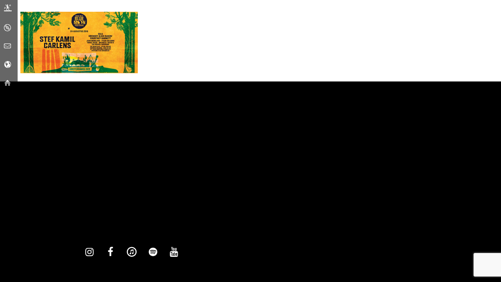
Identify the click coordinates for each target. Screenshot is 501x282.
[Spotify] (153, 252)
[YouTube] (174, 252)
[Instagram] (89, 252)
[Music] (7, 27)
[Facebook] (110, 252)
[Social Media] (7, 64)
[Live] (8, 9)
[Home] (7, 83)
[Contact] (7, 46)
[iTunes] (132, 252)
